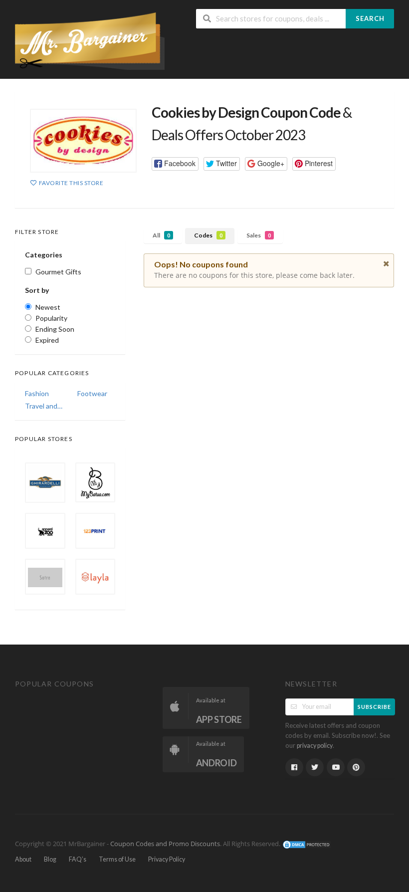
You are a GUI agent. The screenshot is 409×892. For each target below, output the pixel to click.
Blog (50, 859)
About (23, 859)
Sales (258, 235)
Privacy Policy (166, 859)
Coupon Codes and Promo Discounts (165, 844)
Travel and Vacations (44, 406)
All (161, 235)
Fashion (37, 393)
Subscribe (374, 706)
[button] (175, 164)
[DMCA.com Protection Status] (307, 844)
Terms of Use (117, 859)
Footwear (92, 393)
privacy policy (315, 745)
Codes (208, 235)
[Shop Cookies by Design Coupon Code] (83, 141)
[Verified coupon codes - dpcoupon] (90, 40)
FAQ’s (77, 859)
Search (370, 18)
